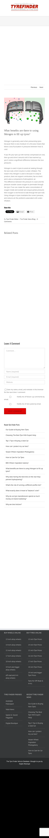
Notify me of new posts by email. (29, 404)
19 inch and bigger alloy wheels (12, 668)
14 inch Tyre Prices (35, 645)
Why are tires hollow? (14, 504)
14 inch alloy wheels (13, 645)
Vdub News (10, 709)
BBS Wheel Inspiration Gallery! (17, 463)
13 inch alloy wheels (13, 639)
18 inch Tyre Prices (35, 667)
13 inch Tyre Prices (35, 639)
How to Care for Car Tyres (15, 457)
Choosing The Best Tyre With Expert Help (21, 435)
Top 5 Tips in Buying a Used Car (17, 441)
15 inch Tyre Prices (35, 650)
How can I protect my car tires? (17, 446)
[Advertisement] (24, 51)
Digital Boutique (12, 723)
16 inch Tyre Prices (35, 656)
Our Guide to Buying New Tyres (17, 429)
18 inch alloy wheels (13, 661)
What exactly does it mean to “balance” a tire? (22, 490)
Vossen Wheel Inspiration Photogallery (20, 452)
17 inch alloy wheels (13, 656)
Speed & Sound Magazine (12, 716)
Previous (34, 87)
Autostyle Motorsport (10, 702)
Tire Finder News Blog (27, 219)
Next (41, 87)
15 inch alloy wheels (13, 650)
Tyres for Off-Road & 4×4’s (35, 682)
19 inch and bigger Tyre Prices (35, 673)
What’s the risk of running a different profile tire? (23, 485)
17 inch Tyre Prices (35, 661)
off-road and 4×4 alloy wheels (12, 676)
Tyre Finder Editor (12, 219)
